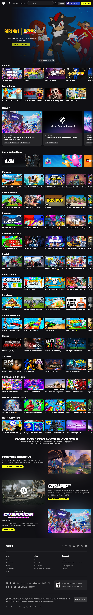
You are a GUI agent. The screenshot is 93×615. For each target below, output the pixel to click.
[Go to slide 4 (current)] (47, 60)
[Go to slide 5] (50, 60)
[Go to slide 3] (43, 60)
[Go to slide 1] (39, 60)
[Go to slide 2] (41, 60)
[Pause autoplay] (53, 60)
